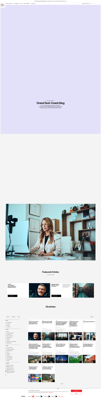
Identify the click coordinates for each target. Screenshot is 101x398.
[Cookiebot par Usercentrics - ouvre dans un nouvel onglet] (23, 396)
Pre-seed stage (9, 322)
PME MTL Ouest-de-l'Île (10, 372)
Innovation (8, 354)
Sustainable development (10, 349)
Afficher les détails (61, 396)
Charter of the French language (40, 1)
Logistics (8, 360)
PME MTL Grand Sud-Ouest (50, 100)
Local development (10, 357)
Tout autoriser (76, 390)
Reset (6, 374)
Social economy (9, 334)
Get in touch (33, 3)
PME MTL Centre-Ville (10, 365)
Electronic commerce (10, 335)
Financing (8, 353)
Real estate (8, 338)
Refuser (76, 393)
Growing (8, 325)
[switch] (41, 396)
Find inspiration (16, 3)
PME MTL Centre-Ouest (10, 368)
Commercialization (9, 347)
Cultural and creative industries (11, 341)
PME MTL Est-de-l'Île (10, 369)
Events (21, 3)
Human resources (9, 356)
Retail (8, 331)
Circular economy (9, 359)
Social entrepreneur (10, 350)
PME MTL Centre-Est (10, 366)
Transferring (8, 326)
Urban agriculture (9, 337)
